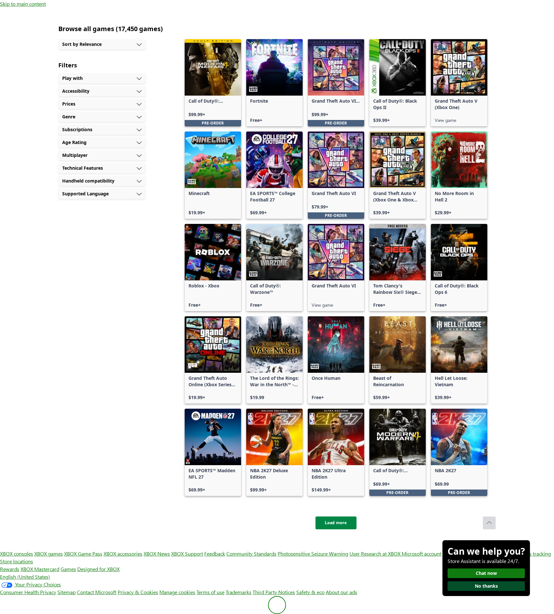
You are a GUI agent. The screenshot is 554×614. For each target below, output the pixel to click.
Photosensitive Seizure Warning (313, 553)
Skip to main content (23, 3)
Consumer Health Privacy (28, 592)
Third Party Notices (274, 592)
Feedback (214, 553)
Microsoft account (421, 553)
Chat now (486, 573)
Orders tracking (533, 553)
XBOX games (48, 553)
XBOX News (157, 553)
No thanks (486, 586)
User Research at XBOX (375, 553)
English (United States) (25, 576)
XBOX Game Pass (83, 553)
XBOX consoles (16, 553)
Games (68, 569)
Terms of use (210, 592)
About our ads (341, 592)
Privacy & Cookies (138, 592)
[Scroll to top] (489, 522)
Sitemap (66, 592)
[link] (213, 82)
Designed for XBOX (98, 569)
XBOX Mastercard (40, 569)
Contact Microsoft (96, 592)
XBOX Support (187, 553)
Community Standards (251, 553)
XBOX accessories (123, 553)
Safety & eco (310, 592)
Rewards (9, 569)
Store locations (16, 561)
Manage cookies (177, 592)
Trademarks (238, 592)
